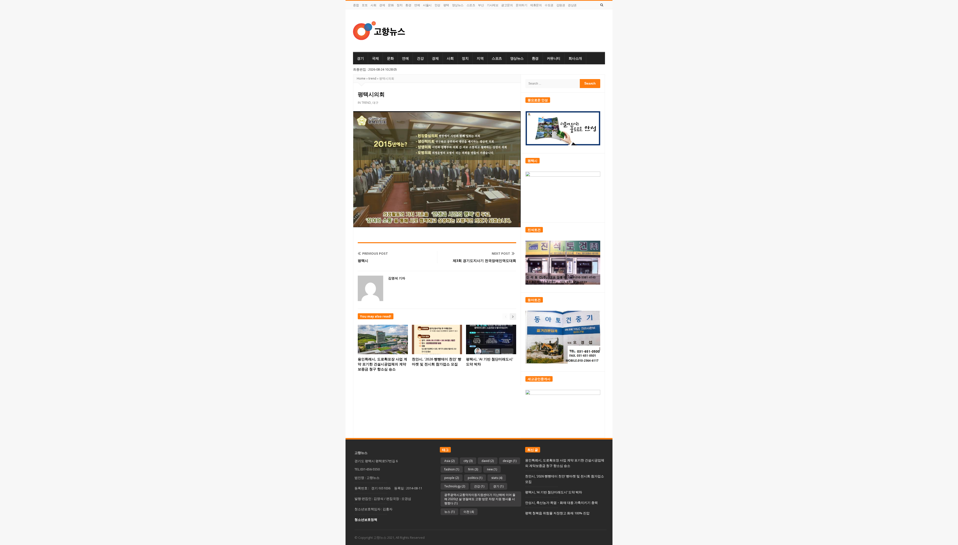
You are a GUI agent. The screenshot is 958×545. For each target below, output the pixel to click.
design (509, 461)
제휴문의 (536, 5)
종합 (356, 5)
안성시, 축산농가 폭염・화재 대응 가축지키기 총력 (561, 502)
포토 (364, 5)
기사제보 (492, 5)
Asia (449, 461)
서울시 (427, 5)
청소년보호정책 (366, 519)
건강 (420, 58)
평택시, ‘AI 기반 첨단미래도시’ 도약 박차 (553, 492)
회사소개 (575, 58)
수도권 (549, 5)
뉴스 (449, 512)
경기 (360, 58)
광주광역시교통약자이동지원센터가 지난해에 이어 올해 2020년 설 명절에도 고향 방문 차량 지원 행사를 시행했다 (479, 499)
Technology (454, 486)
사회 (373, 5)
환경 (408, 5)
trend (372, 78)
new (492, 469)
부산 (481, 5)
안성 (437, 5)
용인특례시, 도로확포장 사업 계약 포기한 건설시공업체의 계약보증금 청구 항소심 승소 (382, 364)
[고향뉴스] (379, 30)
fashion (451, 469)
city (468, 461)
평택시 (363, 260)
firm (473, 469)
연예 (417, 5)
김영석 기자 (396, 278)
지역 (480, 58)
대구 (375, 103)
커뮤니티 (553, 58)
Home (361, 78)
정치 (399, 5)
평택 (446, 5)
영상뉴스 (458, 5)
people (451, 478)
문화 (391, 5)
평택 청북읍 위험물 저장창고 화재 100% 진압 (557, 513)
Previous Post (375, 253)
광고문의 (507, 5)
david (487, 461)
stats (496, 478)
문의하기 (521, 5)
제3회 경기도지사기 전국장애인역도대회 (484, 260)
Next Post (501, 253)
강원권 (560, 5)
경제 (382, 5)
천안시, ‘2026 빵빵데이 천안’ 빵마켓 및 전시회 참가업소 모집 (436, 361)
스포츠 (471, 5)
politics (475, 478)
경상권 (572, 5)
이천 (469, 512)
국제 (375, 58)
